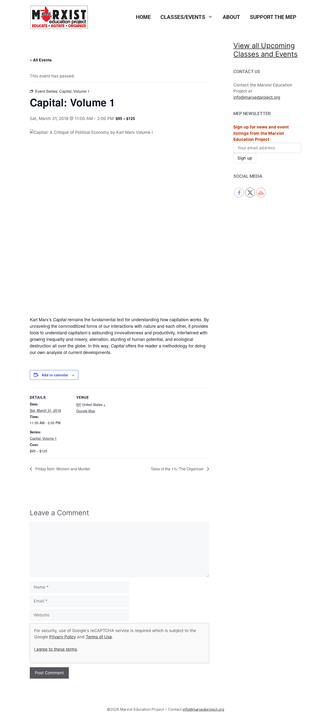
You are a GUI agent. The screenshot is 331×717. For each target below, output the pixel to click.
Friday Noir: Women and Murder (62, 469)
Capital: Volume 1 (43, 438)
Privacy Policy (62, 636)
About (231, 17)
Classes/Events (182, 17)
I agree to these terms (55, 649)
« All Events (41, 60)
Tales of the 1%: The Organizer (178, 469)
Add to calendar (55, 374)
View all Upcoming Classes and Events (265, 49)
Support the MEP (273, 17)
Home (143, 17)
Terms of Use (99, 636)
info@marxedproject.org (256, 97)
